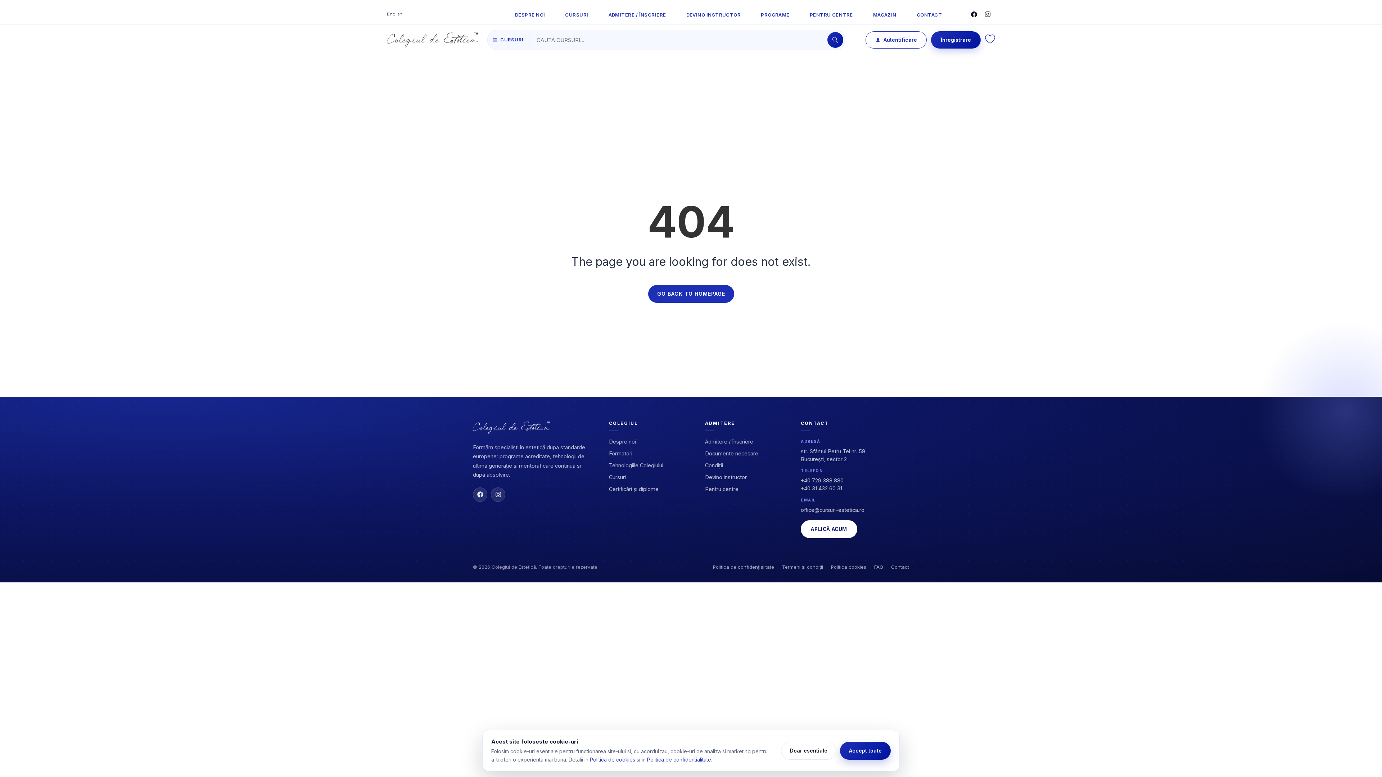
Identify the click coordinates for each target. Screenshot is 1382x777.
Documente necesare (731, 453)
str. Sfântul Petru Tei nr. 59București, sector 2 (833, 455)
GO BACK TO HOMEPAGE (691, 294)
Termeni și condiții (802, 567)
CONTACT (929, 15)
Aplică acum (829, 529)
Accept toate (865, 751)
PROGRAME (775, 15)
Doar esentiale (808, 751)
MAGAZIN (885, 15)
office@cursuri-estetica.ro (832, 510)
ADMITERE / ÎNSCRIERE (637, 15)
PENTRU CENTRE (831, 15)
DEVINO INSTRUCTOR (713, 15)
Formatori (620, 453)
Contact (900, 567)
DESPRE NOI (530, 15)
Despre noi (622, 442)
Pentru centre (722, 489)
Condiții (714, 465)
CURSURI (576, 15)
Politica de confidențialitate (743, 567)
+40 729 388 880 (822, 480)
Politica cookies (848, 567)
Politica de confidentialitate (679, 759)
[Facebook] (480, 494)
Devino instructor (726, 477)
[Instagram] (498, 494)
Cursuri (617, 477)
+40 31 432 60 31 (821, 488)
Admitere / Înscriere (729, 442)
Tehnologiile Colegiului (636, 465)
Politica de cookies (612, 759)
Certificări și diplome (634, 489)
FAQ (878, 567)
